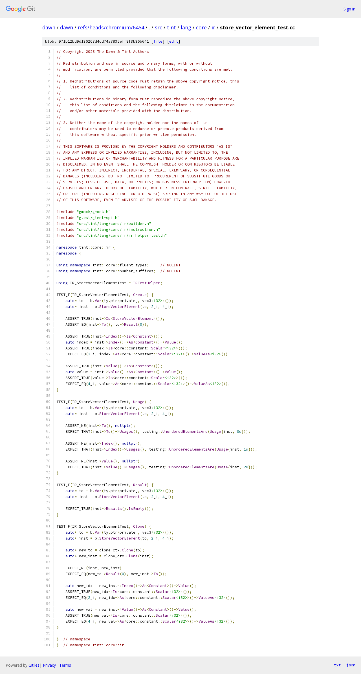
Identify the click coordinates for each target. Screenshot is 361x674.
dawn (48, 27)
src (158, 27)
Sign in (349, 9)
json (350, 665)
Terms (65, 665)
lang (186, 27)
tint (171, 27)
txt (337, 665)
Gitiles (33, 665)
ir (213, 27)
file (157, 41)
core (201, 27)
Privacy (49, 665)
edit (173, 41)
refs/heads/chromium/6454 (111, 27)
